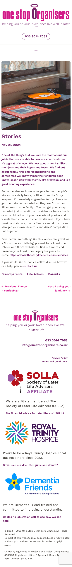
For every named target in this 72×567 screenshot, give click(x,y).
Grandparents (12, 274)
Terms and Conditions (55, 361)
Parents (54, 274)
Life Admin (35, 274)
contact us (30, 266)
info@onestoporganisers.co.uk (44, 345)
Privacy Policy (60, 358)
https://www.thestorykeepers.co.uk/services (39, 255)
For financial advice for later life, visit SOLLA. (35, 413)
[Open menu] (36, 49)
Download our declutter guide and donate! (30, 465)
